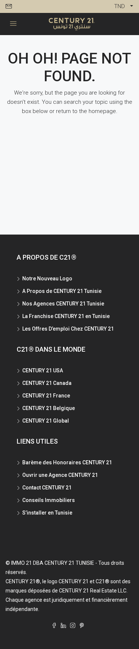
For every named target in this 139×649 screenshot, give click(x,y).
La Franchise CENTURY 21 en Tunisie (66, 316)
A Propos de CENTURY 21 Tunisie (62, 291)
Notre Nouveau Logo (47, 278)
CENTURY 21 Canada (47, 383)
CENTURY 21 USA (42, 370)
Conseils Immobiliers (48, 500)
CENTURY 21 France (46, 396)
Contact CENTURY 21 (47, 488)
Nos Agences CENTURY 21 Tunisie (63, 304)
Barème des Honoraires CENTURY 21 (67, 462)
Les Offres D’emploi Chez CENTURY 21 (68, 329)
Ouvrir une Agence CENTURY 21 (60, 475)
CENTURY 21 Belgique (48, 408)
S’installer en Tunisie (47, 513)
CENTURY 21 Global (45, 421)
